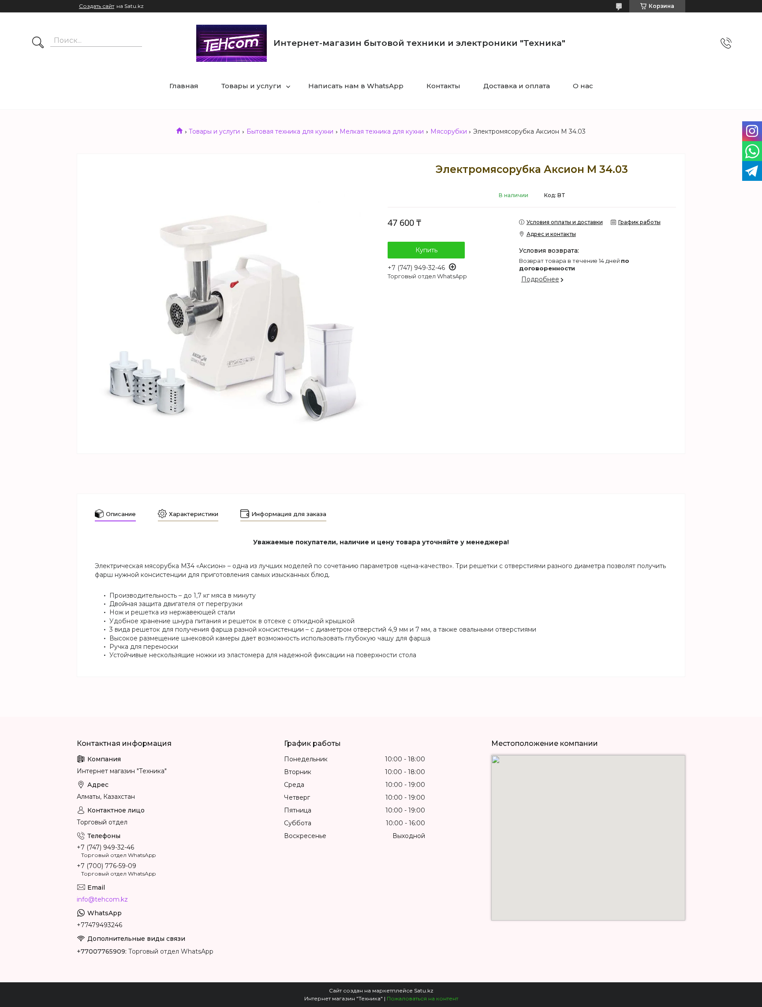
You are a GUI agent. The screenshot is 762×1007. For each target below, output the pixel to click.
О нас (583, 86)
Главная (183, 86)
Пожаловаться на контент (422, 998)
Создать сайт (96, 6)
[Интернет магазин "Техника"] (231, 43)
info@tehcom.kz (102, 899)
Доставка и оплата (516, 86)
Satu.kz (423, 990)
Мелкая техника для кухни (382, 131)
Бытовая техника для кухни (290, 131)
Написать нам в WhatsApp (355, 86)
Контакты (443, 86)
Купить (426, 250)
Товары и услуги (251, 86)
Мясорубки (448, 131)
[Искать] (38, 43)
